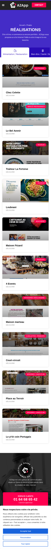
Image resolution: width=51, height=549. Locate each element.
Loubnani (11, 207)
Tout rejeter (25, 544)
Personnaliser (25, 537)
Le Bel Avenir (13, 130)
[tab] (15, 52)
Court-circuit (13, 360)
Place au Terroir (15, 398)
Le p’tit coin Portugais (18, 436)
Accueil (22, 25)
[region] (25, 527)
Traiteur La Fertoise (17, 169)
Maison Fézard (14, 245)
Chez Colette (13, 92)
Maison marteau (15, 322)
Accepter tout (25, 531)
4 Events (11, 283)
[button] (3, 5)
